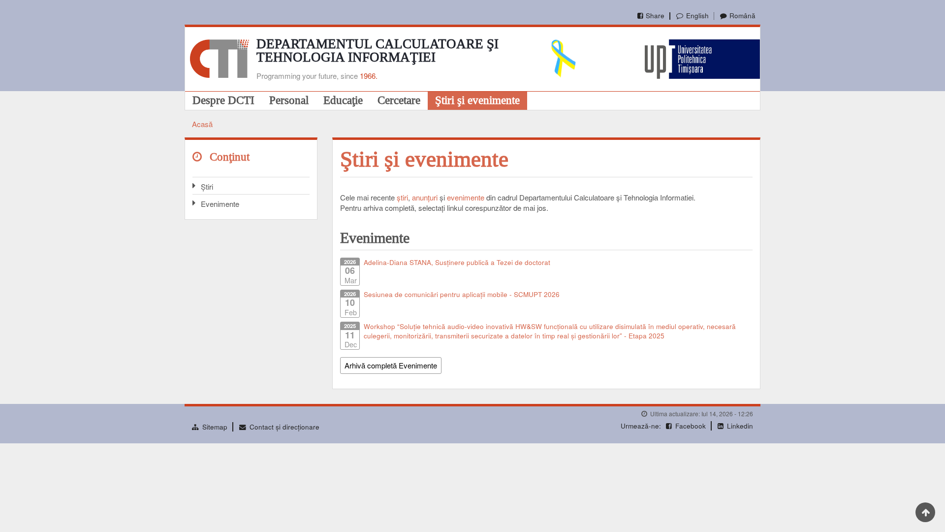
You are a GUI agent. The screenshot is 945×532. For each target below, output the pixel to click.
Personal (289, 100)
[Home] (219, 57)
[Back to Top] (925, 512)
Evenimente (220, 204)
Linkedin (740, 426)
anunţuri (425, 197)
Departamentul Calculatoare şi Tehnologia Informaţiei (377, 50)
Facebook (690, 426)
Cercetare (399, 100)
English (697, 15)
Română (742, 15)
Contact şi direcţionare (284, 427)
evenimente (465, 197)
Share (655, 15)
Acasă (202, 124)
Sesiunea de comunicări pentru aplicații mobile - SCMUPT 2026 (462, 294)
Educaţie (343, 100)
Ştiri (207, 186)
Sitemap (214, 427)
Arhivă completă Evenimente (391, 365)
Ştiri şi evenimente (477, 100)
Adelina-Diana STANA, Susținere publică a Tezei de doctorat (457, 262)
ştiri (402, 197)
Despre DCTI (223, 100)
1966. (369, 75)
